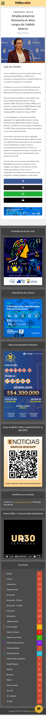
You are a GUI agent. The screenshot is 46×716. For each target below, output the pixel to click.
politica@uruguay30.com (23, 502)
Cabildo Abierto (19, 12)
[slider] (20, 556)
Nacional (29, 12)
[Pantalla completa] (39, 556)
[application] (23, 539)
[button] (23, 539)
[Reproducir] (7, 556)
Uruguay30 (33, 711)
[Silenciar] (34, 556)
